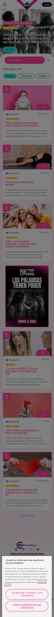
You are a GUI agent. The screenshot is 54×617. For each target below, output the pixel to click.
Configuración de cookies (27, 606)
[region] (27, 586)
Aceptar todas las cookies (27, 594)
